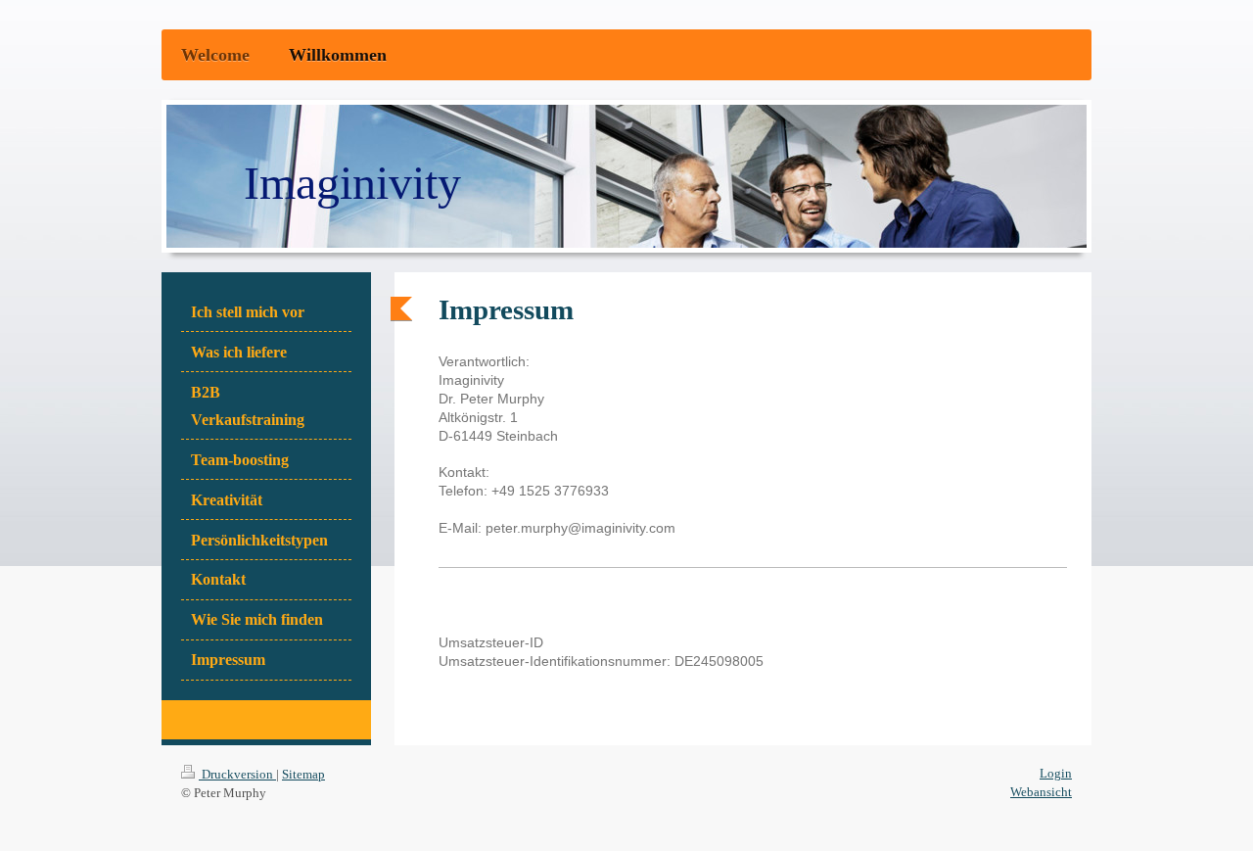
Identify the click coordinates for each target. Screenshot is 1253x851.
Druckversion (237, 774)
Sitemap (303, 774)
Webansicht (1041, 791)
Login (1056, 773)
